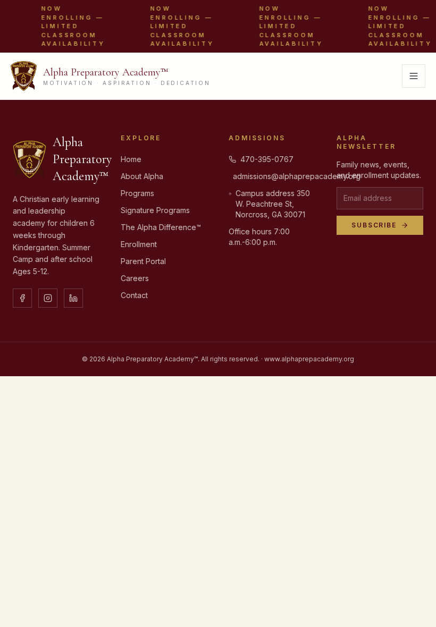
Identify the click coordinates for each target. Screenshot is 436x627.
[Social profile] (22, 298)
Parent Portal (143, 261)
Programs (137, 193)
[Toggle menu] (413, 76)
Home (131, 159)
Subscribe (374, 225)
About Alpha (142, 176)
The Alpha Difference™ (161, 227)
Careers (135, 278)
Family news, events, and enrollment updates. (379, 170)
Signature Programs (155, 210)
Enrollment (139, 244)
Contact (134, 295)
